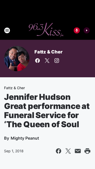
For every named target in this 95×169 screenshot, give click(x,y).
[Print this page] (87, 151)
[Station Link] (46, 30)
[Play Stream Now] (87, 30)
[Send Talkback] (77, 30)
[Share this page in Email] (77, 151)
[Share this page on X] (68, 151)
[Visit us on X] (47, 61)
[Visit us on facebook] (37, 61)
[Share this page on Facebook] (58, 151)
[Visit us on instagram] (57, 61)
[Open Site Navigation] (7, 30)
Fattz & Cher (48, 51)
